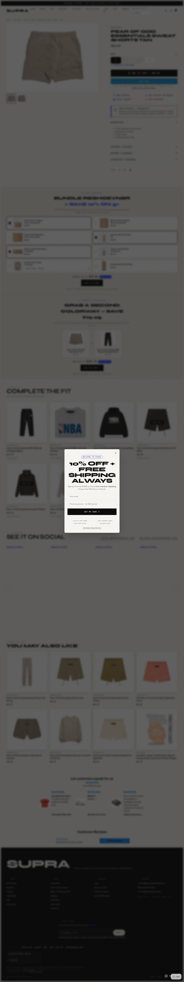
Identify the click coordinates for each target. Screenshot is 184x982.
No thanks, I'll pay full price (92, 528)
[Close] (116, 453)
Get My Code (90, 512)
